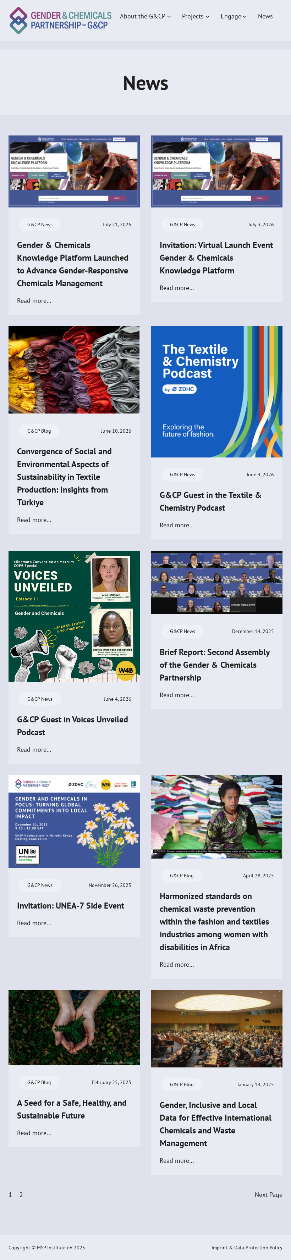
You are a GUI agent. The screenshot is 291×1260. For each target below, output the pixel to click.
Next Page (268, 1194)
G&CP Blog (39, 431)
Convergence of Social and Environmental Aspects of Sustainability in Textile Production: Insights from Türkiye (64, 477)
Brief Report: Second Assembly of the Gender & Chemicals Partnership (214, 664)
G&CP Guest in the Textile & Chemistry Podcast (211, 501)
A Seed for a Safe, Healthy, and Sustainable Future (72, 1109)
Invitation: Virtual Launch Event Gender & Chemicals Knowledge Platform (216, 257)
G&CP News (40, 224)
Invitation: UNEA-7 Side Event (70, 905)
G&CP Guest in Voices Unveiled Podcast (72, 726)
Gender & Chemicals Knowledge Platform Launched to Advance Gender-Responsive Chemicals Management (72, 264)
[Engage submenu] (245, 16)
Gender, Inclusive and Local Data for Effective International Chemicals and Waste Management (215, 1124)
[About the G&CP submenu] (169, 16)
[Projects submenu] (207, 16)
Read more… (34, 301)
